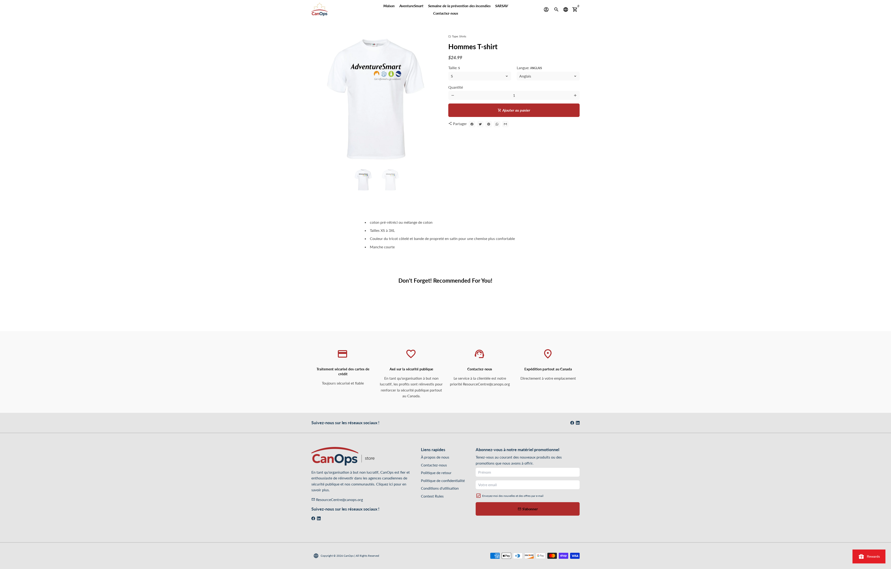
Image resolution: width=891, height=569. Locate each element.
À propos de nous (435, 457)
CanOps (349, 555)
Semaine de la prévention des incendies (459, 5)
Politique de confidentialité (443, 480)
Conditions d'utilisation (440, 488)
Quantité (455, 87)
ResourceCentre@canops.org (337, 499)
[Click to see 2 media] (390, 179)
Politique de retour (436, 472)
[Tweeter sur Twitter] (480, 124)
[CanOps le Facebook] (572, 422)
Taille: (454, 67)
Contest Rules (432, 496)
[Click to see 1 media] (363, 179)
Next (436, 98)
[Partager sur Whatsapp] (497, 124)
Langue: (529, 67)
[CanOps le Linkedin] (578, 422)
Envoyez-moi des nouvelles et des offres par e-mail (512, 496)
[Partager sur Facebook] (472, 124)
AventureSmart (411, 5)
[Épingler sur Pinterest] (488, 124)
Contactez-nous (445, 13)
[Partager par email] (505, 124)
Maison (389, 5)
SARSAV (501, 5)
